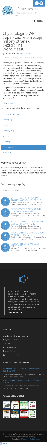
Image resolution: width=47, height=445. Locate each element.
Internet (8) (7, 152)
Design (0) (7, 125)
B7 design (24, 439)
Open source (25, 53)
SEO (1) (6, 136)
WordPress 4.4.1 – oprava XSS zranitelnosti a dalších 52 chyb (26, 199)
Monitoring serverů (12, 355)
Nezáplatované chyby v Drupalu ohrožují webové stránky (26, 210)
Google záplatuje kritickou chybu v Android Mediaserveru (28, 234)
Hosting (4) (7, 119)
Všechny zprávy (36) (11, 114)
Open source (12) (10, 147)
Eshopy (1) (7, 141)
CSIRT (10, 103)
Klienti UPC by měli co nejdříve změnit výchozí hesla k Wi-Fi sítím (28, 222)
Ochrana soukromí (37, 439)
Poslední (6, 190)
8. (5, 201)
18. (5, 247)
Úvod (7, 58)
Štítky (16, 190)
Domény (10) (8, 130)
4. (5, 225)
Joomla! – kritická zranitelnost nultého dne (25, 245)
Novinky (15, 58)
